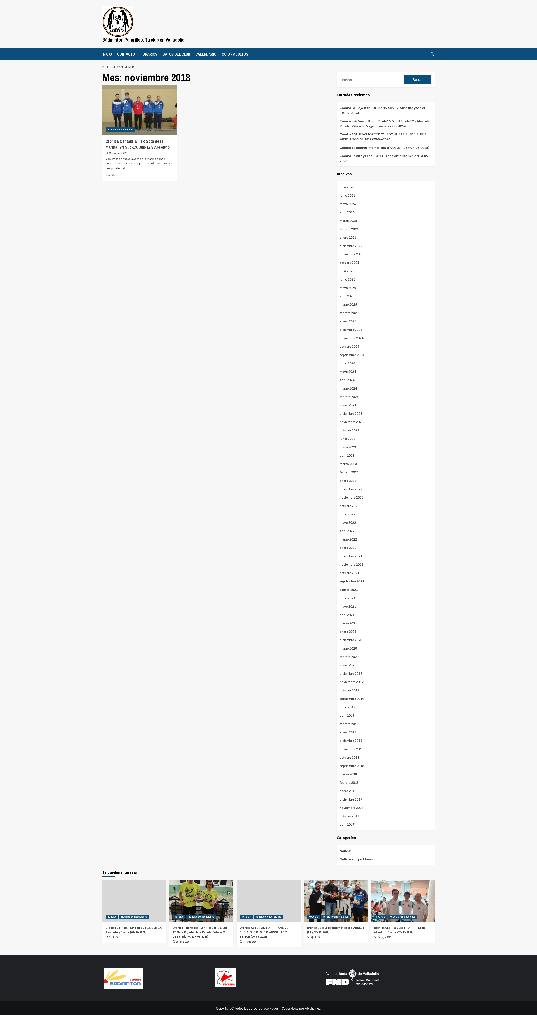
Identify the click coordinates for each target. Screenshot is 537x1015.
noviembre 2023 (352, 422)
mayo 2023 (348, 447)
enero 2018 (348, 791)
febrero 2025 (349, 313)
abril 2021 (347, 615)
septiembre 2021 (352, 581)
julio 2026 (347, 187)
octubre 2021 (349, 573)
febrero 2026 (349, 229)
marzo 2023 (348, 464)
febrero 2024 (349, 397)
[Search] (432, 54)
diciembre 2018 (351, 740)
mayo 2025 (348, 288)
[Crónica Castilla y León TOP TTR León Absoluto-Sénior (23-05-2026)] (403, 901)
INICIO (107, 54)
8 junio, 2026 (316, 937)
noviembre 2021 (352, 564)
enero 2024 (348, 405)
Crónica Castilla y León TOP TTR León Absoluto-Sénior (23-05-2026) (384, 158)
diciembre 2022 (351, 489)
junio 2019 (347, 707)
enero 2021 (348, 631)
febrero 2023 (349, 472)
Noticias (346, 851)
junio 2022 (347, 514)
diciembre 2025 (351, 246)
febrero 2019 (349, 724)
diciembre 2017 (351, 799)
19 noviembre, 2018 (118, 153)
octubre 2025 (349, 262)
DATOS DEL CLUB (176, 54)
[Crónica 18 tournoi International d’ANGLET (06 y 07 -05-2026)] (336, 901)
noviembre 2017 (352, 808)
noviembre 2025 (352, 254)
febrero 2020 (349, 657)
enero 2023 (348, 480)
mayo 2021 (348, 606)
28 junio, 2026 (182, 942)
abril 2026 (347, 212)
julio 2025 (347, 271)
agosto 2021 (349, 589)
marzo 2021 (348, 623)
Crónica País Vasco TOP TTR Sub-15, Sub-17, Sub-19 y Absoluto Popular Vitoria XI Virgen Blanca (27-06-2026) (385, 123)
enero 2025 (348, 321)
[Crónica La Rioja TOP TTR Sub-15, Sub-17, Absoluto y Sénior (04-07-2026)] (134, 901)
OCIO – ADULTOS (235, 54)
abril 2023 (347, 455)
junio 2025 (347, 279)
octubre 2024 (349, 346)
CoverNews (290, 1008)
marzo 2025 (348, 304)
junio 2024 (347, 363)
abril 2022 (347, 531)
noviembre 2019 (352, 682)
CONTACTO (126, 54)
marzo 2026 (348, 220)
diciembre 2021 (351, 556)
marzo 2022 (348, 539)
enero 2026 (348, 237)
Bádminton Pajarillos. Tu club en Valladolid (143, 39)
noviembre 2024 (352, 338)
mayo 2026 (348, 204)
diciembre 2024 (351, 329)
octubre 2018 (349, 757)
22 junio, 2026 (249, 942)
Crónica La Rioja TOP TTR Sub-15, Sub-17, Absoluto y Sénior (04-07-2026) (382, 110)
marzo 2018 (348, 774)
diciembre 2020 (351, 640)
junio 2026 (347, 195)
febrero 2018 (349, 782)
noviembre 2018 (352, 749)
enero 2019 (348, 732)
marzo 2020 (348, 648)
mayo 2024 (348, 371)
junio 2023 (347, 439)
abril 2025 (347, 296)
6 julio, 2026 (114, 937)
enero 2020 (348, 665)
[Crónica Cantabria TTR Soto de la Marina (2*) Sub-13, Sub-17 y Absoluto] (139, 110)
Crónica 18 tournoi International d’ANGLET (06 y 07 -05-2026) (384, 147)
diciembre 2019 (351, 673)
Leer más (110, 175)
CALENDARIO (206, 54)
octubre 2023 (349, 430)
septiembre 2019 (352, 698)
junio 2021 (347, 598)
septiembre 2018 (352, 766)
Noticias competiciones (120, 129)
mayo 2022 (348, 522)
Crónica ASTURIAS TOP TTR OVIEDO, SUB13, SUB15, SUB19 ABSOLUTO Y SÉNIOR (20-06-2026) (383, 136)
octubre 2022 (349, 506)
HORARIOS (148, 54)
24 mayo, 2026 (384, 937)
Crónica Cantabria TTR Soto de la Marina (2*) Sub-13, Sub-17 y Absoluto (138, 144)
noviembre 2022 (352, 497)
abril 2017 (347, 824)
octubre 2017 (349, 816)
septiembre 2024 (352, 355)
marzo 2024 (348, 388)
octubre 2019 (349, 690)
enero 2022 (348, 548)
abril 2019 (347, 715)
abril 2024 (347, 380)
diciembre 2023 (351, 413)
